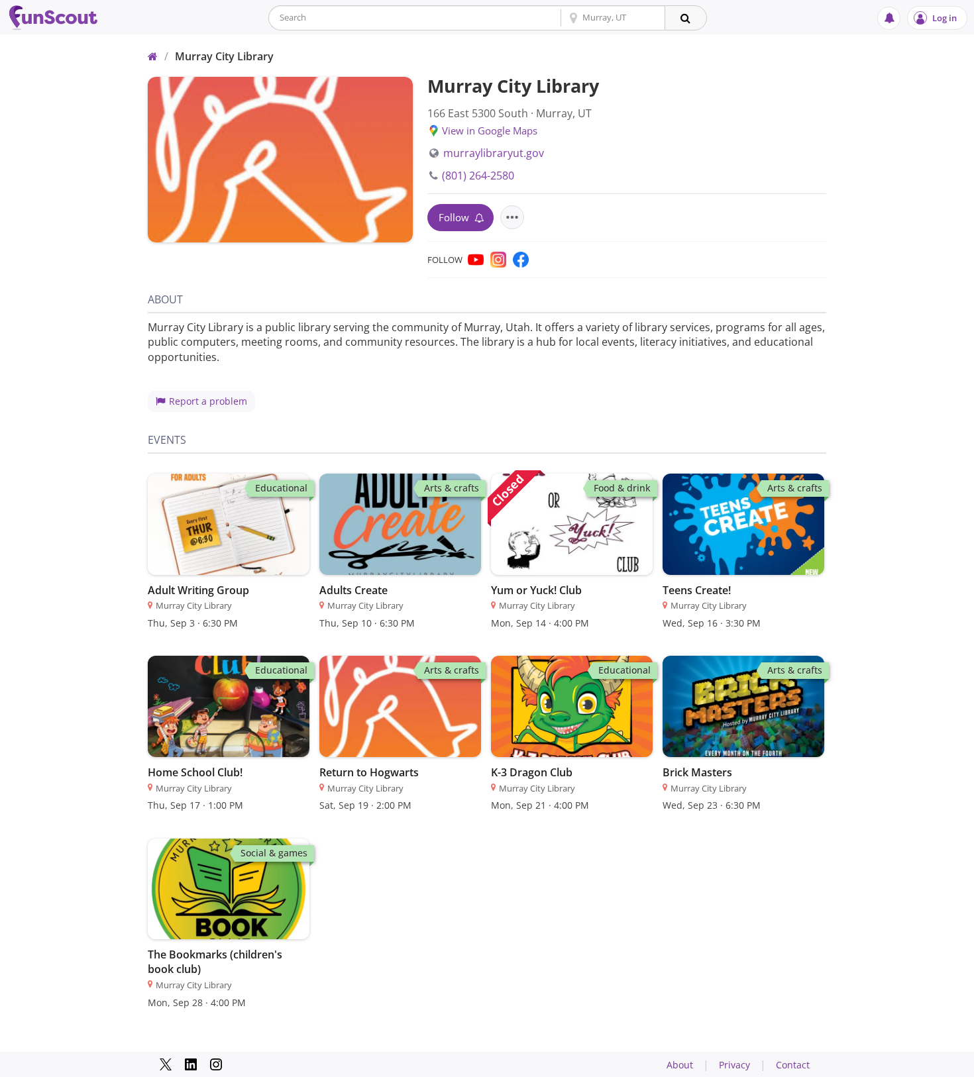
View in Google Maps (489, 130)
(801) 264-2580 (478, 175)
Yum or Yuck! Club (536, 590)
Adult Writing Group (198, 590)
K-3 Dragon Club (531, 772)
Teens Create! (697, 590)
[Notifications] (888, 18)
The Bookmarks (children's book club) (215, 961)
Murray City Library (224, 56)
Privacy (734, 1064)
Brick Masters (697, 772)
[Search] (686, 17)
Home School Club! (195, 772)
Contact (793, 1064)
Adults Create (353, 590)
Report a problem (208, 401)
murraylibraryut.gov (493, 153)
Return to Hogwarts (369, 772)
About (680, 1064)
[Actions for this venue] (512, 217)
